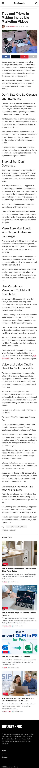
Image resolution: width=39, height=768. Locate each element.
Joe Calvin (11, 26)
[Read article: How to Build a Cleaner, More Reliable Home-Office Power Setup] (19, 553)
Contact (4, 757)
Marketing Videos (9, 530)
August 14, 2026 (18, 711)
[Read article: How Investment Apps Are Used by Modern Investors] (19, 597)
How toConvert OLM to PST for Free (16, 656)
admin (5, 582)
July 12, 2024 (23, 26)
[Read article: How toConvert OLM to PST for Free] (19, 641)
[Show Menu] (3, 3)
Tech (5, 564)
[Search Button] (36, 3)
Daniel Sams (7, 626)
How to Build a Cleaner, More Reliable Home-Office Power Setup (19, 569)
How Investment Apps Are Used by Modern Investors (19, 613)
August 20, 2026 (14, 582)
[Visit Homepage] (19, 3)
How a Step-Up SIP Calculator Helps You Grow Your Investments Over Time (18, 699)
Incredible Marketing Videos (16, 527)
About (4, 754)
